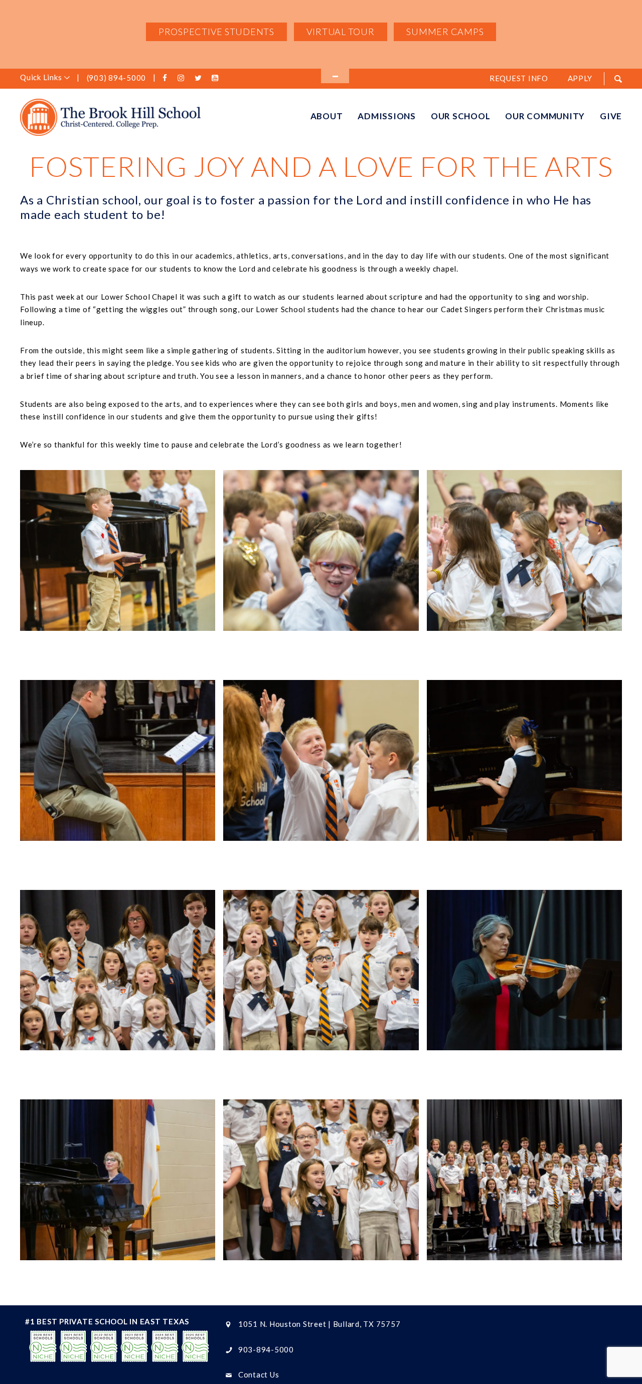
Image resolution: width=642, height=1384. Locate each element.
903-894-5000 (266, 1349)
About (326, 116)
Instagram (183, 78)
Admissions (387, 116)
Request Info (519, 78)
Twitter (200, 78)
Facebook (167, 78)
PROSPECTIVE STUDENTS (216, 31)
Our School (461, 116)
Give (611, 116)
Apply (580, 78)
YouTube (216, 78)
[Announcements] (335, 76)
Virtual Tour (340, 31)
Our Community (545, 116)
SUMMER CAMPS (445, 31)
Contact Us (258, 1374)
